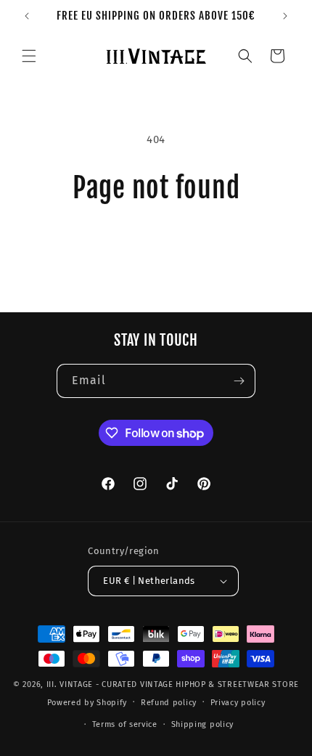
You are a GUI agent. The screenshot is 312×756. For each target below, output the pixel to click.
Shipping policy (202, 724)
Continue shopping (156, 244)
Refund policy (169, 702)
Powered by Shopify (87, 702)
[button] (29, 56)
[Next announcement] (285, 16)
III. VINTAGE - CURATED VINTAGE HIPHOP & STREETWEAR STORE (172, 684)
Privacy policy (238, 702)
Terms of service (124, 724)
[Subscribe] (239, 381)
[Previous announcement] (27, 16)
